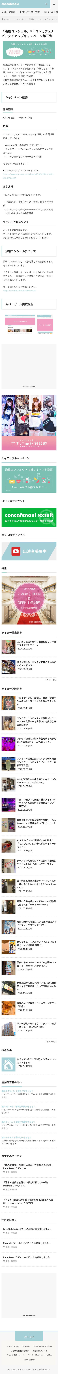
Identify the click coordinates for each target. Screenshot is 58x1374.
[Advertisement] (29, 364)
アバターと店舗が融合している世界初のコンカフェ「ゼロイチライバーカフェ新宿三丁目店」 (36, 762)
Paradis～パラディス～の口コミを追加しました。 (27, 1257)
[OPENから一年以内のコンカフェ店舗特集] (29, 624)
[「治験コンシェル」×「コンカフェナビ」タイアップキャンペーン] (29, 492)
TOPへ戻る (29, 1337)
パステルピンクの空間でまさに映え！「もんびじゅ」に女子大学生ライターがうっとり (36, 843)
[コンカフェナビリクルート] (29, 526)
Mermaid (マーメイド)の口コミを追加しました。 (27, 1243)
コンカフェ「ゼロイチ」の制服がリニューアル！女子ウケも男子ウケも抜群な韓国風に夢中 (36, 721)
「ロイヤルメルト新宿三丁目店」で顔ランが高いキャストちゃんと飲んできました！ (36, 701)
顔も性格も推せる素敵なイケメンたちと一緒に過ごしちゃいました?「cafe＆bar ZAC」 (36, 884)
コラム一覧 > (50, 680)
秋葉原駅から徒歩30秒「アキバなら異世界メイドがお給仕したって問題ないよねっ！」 (36, 986)
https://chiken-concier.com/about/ (19, 290)
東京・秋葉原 (11, 1172)
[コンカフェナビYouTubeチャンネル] (29, 559)
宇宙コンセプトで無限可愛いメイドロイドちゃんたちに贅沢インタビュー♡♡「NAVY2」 (36, 802)
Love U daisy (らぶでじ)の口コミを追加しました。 (27, 1229)
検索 (9, 12)
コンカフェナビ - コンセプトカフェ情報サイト (30, 1369)
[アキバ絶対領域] (29, 423)
